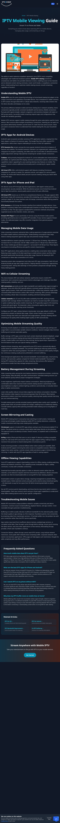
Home (23, 15)
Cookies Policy (4, 821)
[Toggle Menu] (57, 3)
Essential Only (49, 818)
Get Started (30, 655)
